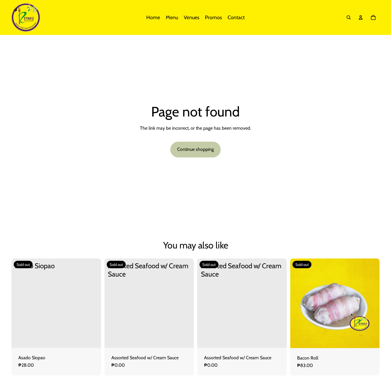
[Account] (360, 17)
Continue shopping (195, 149)
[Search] (348, 17)
